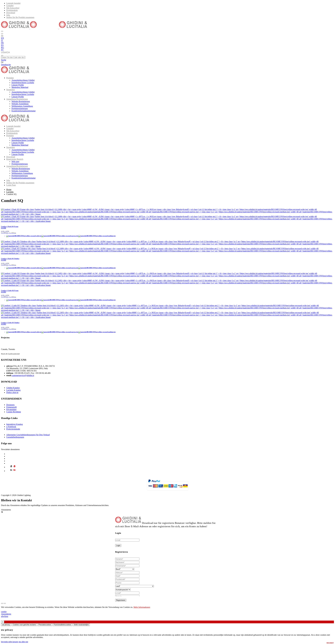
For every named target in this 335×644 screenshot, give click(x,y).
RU (2, 47)
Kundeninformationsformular (24, 111)
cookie (4, 611)
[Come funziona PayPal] (167, 491)
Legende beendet (13, 3)
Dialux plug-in (12, 392)
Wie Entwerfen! (12, 8)
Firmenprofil (11, 407)
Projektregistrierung (20, 108)
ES (2, 45)
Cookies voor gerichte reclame (24, 625)
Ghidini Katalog (13, 388)
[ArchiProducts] (11, 467)
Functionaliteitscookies (62, 625)
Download (10, 13)
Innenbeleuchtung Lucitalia (23, 82)
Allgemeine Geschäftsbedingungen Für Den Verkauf (28, 435)
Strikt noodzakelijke (81, 625)
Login (118, 545)
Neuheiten (10, 90)
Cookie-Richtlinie (13, 412)
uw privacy (6, 625)
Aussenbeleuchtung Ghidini (23, 80)
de (2, 35)
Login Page (11, 185)
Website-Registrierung (21, 101)
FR (2, 43)
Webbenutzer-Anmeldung (22, 106)
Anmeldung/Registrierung (17, 99)
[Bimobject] (11, 471)
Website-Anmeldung (20, 104)
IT (2, 40)
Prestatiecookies (44, 625)
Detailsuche (6, 64)
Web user (15, 161)
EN (2, 38)
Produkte (10, 78)
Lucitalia (9, 192)
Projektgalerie (12, 10)
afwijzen (4, 616)
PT (2, 50)
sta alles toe (23, 642)
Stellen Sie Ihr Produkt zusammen (20, 17)
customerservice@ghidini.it (23, 375)
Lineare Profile (18, 85)
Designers (10, 405)
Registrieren (120, 600)
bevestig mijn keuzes (9, 642)
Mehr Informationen (141, 607)
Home (8, 189)
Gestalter (10, 5)
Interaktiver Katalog (14, 424)
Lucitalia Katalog (13, 390)
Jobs (8, 15)
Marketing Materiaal (20, 87)
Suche (3, 60)
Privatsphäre (11, 409)
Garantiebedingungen (15, 437)
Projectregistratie (13, 429)
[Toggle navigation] (2, 55)
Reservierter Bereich (14, 159)
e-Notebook (11, 426)
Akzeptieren (6, 614)
